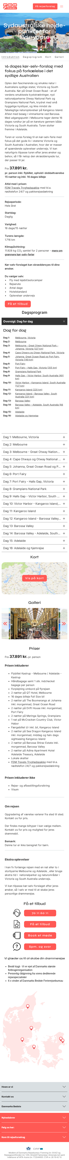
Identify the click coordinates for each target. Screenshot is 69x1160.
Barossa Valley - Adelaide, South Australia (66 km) (39, 406)
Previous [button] (5, 623)
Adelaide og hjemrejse (26, 415)
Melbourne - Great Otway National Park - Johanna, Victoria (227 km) (36, 347)
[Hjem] (10, 6)
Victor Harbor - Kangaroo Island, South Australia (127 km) (40, 384)
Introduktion (11, 57)
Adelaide (19, 411)
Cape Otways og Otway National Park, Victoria (39, 352)
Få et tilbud (18, 304)
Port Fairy (20, 363)
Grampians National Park (28, 371)
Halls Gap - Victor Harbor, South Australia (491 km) (39, 377)
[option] (34, 624)
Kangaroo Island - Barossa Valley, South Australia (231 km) (36, 395)
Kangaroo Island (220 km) (28, 389)
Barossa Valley (22, 400)
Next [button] (63, 623)
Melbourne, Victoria (25, 337)
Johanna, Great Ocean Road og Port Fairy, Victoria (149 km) (37, 358)
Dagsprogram (32, 57)
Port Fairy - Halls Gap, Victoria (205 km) (36, 367)
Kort (48, 57)
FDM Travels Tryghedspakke (22, 187)
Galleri (59, 57)
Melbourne (20, 341)
